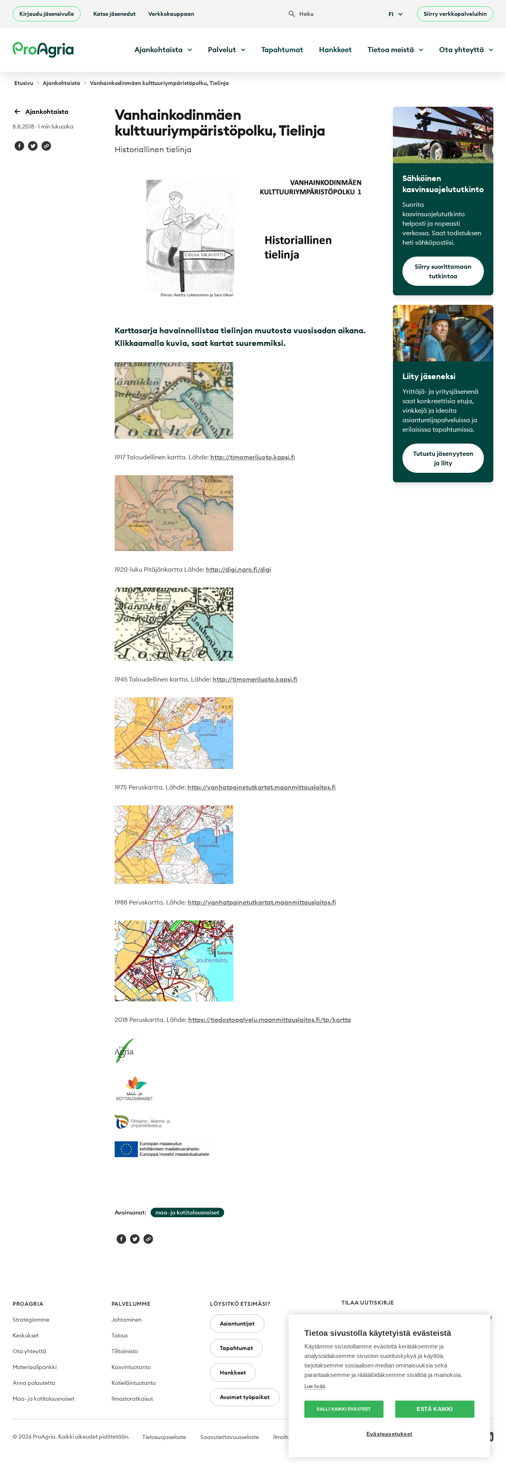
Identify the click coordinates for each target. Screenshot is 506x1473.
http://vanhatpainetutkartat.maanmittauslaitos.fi (261, 787)
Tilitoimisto (124, 1351)
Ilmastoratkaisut (132, 1398)
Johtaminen (126, 1319)
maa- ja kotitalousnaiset (187, 1212)
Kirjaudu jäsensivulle (46, 13)
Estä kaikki (435, 1409)
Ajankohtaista (61, 83)
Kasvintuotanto (131, 1367)
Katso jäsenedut (114, 13)
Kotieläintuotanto (133, 1382)
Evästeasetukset (389, 1434)
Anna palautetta (34, 1382)
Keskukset (26, 1335)
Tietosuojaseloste (164, 1437)
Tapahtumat (282, 49)
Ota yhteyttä (29, 1351)
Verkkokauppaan (171, 13)
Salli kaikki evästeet (344, 1409)
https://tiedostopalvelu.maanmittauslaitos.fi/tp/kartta (269, 1020)
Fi (391, 14)
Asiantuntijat (237, 1323)
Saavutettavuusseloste (229, 1437)
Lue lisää (314, 1386)
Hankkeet (335, 49)
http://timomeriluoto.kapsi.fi (252, 457)
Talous (119, 1335)
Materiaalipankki (35, 1367)
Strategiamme (31, 1319)
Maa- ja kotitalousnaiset (43, 1398)
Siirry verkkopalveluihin (455, 13)
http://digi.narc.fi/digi (238, 569)
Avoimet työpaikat (245, 1397)
